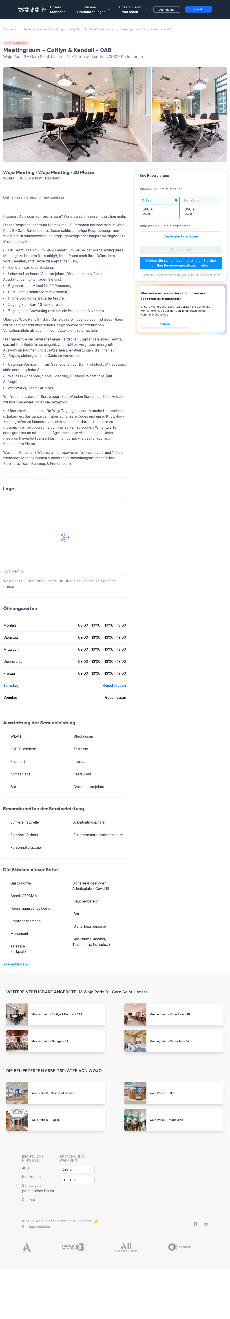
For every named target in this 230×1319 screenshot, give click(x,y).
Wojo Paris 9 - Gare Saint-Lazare (92, 29)
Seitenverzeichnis (60, 1221)
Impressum (31, 1177)
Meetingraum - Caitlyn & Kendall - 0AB (56, 1014)
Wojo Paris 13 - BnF (162, 1093)
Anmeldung (167, 9)
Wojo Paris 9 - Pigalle (45, 1120)
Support (84, 1221)
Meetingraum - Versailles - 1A (169, 1041)
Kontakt (165, 323)
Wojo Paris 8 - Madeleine (166, 1120)
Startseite (9, 29)
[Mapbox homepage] (14, 571)
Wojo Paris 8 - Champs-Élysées (52, 1093)
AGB (25, 1168)
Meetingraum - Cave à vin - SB (170, 1014)
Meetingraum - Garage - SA (49, 1041)
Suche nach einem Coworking (43, 29)
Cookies (28, 1200)
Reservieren (181, 250)
